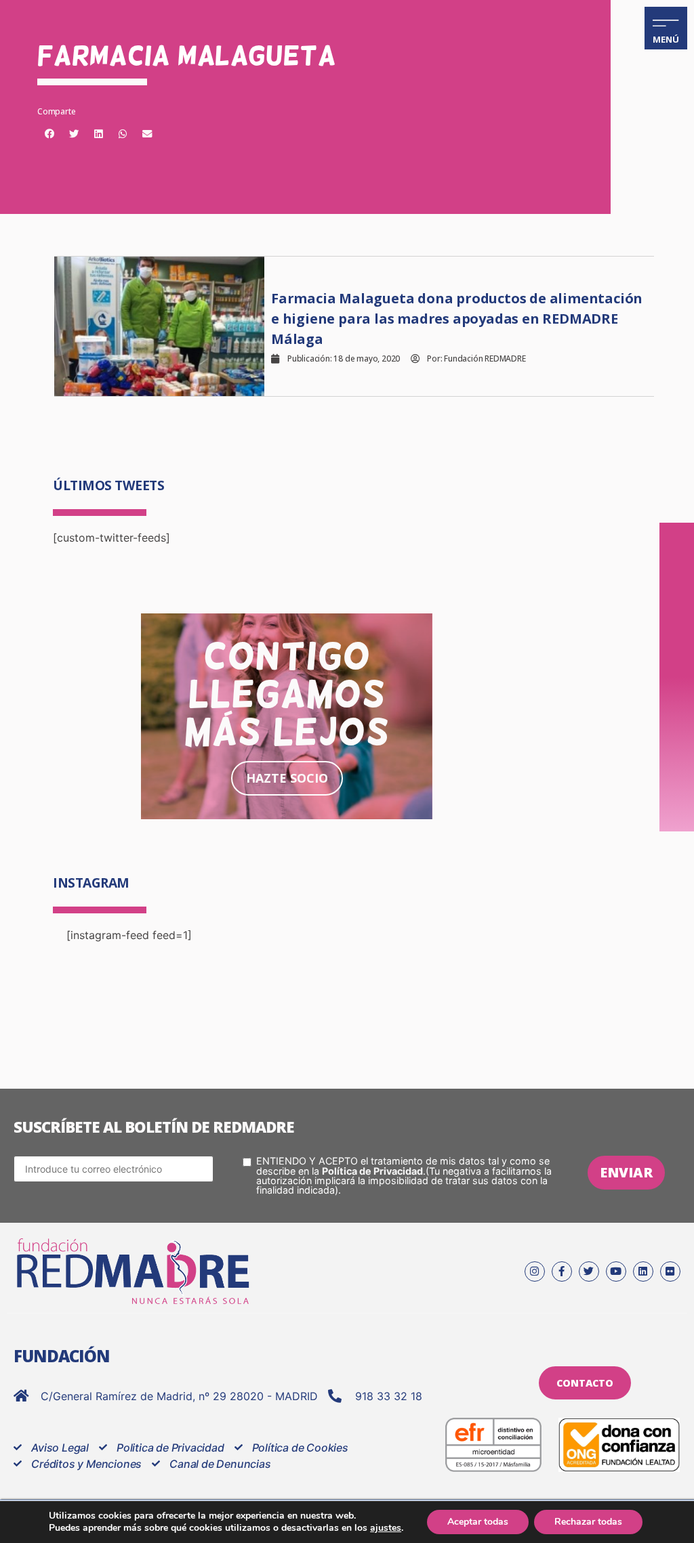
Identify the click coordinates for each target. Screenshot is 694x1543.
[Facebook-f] (562, 1271)
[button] (49, 134)
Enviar (626, 1172)
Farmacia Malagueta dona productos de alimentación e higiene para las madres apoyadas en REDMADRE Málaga (456, 318)
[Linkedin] (643, 1271)
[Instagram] (535, 1271)
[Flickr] (670, 1271)
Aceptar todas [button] (477, 1521)
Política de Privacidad (372, 1171)
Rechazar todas (588, 1521)
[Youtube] (616, 1271)
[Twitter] (589, 1271)
